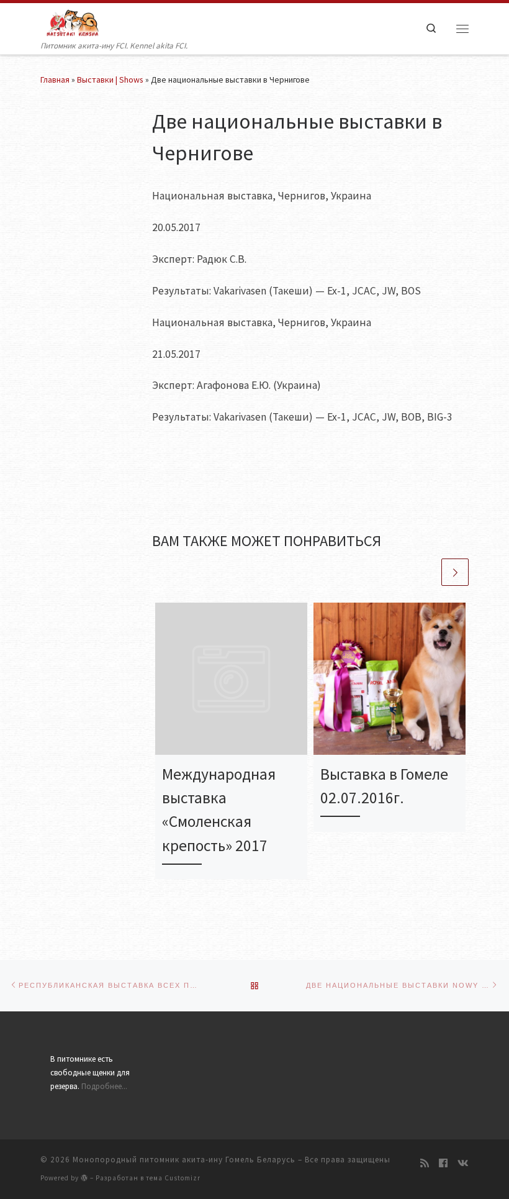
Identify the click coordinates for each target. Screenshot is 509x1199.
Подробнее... (104, 1086)
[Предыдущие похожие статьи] (425, 572)
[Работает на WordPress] (84, 1177)
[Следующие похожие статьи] (455, 572)
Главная (55, 79)
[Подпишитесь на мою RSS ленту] (424, 1163)
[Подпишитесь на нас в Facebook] (443, 1163)
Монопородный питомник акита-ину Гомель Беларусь (184, 1159)
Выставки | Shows (110, 79)
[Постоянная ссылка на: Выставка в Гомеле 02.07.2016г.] (389, 679)
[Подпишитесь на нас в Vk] (463, 1163)
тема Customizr (173, 1178)
